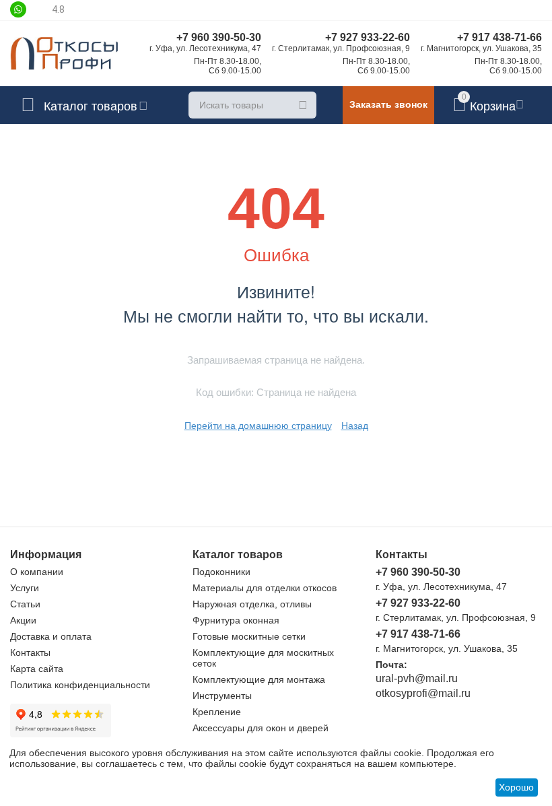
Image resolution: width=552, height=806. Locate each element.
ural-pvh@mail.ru (417, 678)
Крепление (217, 711)
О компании (36, 571)
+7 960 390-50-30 (218, 37)
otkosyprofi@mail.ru (423, 693)
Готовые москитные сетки (249, 636)
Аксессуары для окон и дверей (261, 728)
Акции (23, 620)
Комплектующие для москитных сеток (263, 658)
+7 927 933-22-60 (367, 37)
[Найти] (302, 105)
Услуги (24, 587)
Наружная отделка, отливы (252, 604)
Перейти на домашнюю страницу (258, 425)
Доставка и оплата (51, 636)
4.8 (58, 9)
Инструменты (222, 695)
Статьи (25, 604)
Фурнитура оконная (236, 620)
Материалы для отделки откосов (265, 587)
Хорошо (516, 787)
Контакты (30, 652)
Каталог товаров (90, 105)
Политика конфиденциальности (80, 684)
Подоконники (221, 571)
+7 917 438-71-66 (499, 37)
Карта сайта (36, 668)
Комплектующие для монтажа (259, 679)
